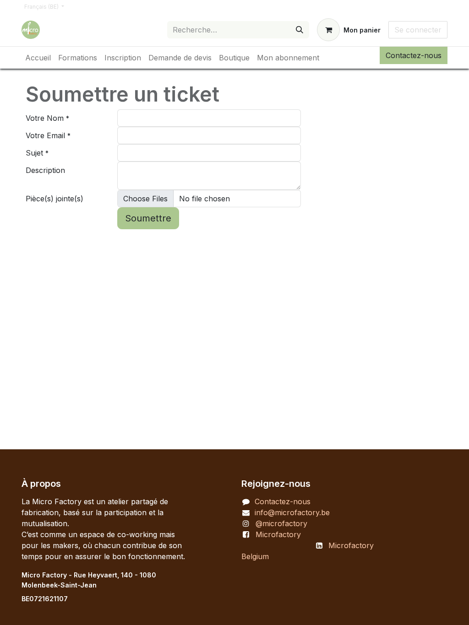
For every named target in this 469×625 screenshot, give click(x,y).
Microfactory (278, 534)
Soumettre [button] (148, 218)
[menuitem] (38, 57)
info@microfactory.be (292, 512)
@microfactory (281, 523)
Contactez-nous (414, 55)
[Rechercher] (299, 29)
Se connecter (418, 29)
